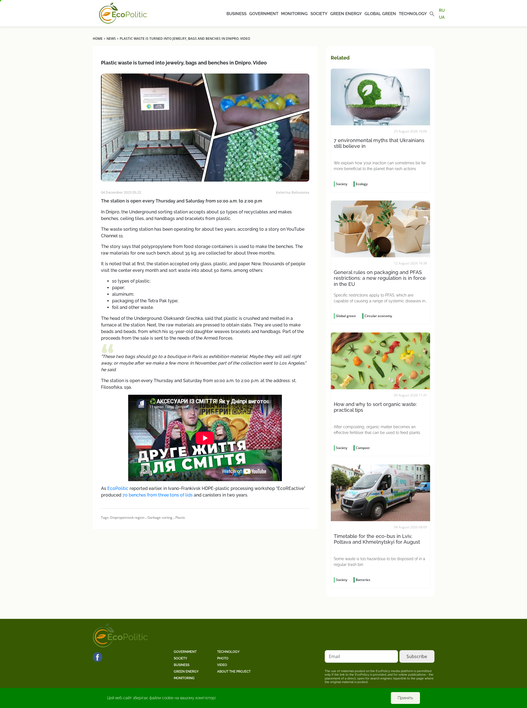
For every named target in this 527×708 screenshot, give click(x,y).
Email (334, 656)
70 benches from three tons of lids (157, 495)
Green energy (346, 13)
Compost (363, 447)
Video (222, 665)
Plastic (180, 517)
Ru (442, 10)
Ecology (362, 184)
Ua (442, 17)
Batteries (363, 579)
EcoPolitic (117, 488)
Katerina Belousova (292, 192)
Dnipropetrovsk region (127, 517)
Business (236, 13)
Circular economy (378, 316)
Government (263, 13)
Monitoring (294, 13)
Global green (380, 13)
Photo (222, 658)
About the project (234, 671)
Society (318, 13)
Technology (413, 13)
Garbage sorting (159, 517)
